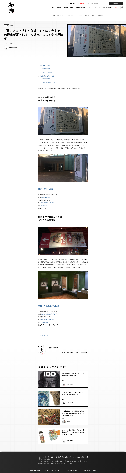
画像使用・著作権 (86, 470)
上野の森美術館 (45, 197)
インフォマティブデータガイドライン (72, 470)
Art (53, 7)
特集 (116, 7)
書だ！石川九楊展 (47, 72)
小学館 (94, 470)
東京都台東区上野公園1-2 (48, 203)
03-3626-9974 (44, 322)
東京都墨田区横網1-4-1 (47, 319)
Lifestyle (97, 7)
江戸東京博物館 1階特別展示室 (49, 314)
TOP (54, 15)
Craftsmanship (107, 7)
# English (81, 3)
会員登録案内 (116, 3)
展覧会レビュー (44, 335)
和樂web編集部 (53, 347)
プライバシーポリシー (56, 470)
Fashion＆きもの (80, 7)
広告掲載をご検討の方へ (35, 470)
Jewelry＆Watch (68, 7)
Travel (90, 7)
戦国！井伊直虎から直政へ (50, 82)
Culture (59, 7)
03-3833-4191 (44, 205)
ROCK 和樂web (60, 15)
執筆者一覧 (46, 470)
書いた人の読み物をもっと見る (71, 352)
